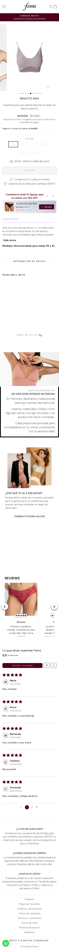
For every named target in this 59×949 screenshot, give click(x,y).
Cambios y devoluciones (29, 908)
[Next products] (53, 196)
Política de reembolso (29, 913)
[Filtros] (47, 665)
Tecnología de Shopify (29, 946)
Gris (13, 144)
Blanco (25, 144)
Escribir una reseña (22, 665)
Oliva (22, 152)
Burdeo (35, 152)
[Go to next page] (37, 807)
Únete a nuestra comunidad (29, 940)
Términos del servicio (29, 927)
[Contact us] (5, 943)
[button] (29, 219)
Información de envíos (29, 261)
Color (29, 138)
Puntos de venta (29, 922)
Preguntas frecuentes (29, 904)
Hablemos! (29, 932)
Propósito (29, 899)
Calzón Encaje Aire (26, 203)
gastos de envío (33, 119)
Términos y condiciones (29, 918)
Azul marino (41, 144)
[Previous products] (47, 196)
